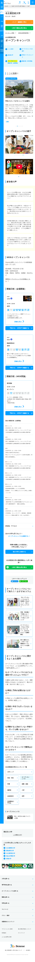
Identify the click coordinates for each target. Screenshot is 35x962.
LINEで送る (24, 581)
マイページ (5, 909)
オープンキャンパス (25, 777)
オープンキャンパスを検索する (18, 536)
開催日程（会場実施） (13, 62)
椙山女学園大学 (10, 856)
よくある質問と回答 (6, 937)
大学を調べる (5, 878)
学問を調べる (5, 903)
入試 (23, 790)
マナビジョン (5, 3)
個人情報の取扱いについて (24, 929)
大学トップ (10, 772)
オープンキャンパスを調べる (10, 891)
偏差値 (9, 790)
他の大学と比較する (19, 551)
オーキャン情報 (9, 33)
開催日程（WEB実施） (27, 61)
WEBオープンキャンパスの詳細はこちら (17, 280)
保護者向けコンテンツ (8, 921)
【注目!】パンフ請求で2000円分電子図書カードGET (17, 6)
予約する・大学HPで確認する (19, 328)
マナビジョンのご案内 (7, 929)
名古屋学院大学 (10, 853)
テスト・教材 (5, 915)
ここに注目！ (11, 49)
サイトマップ (21, 932)
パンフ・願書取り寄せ (19, 22)
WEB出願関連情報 (23, 33)
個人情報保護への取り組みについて (13, 950)
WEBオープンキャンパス (27, 56)
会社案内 (28, 950)
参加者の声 (10, 55)
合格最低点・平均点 (11, 802)
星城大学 (8, 858)
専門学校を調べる (7, 884)
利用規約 (4, 932)
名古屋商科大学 (10, 848)
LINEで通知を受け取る (19, 28)
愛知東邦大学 (10, 850)
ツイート (15, 581)
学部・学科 (10, 778)
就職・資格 (25, 784)
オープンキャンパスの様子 (27, 50)
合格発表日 (10, 796)
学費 (8, 784)
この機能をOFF (17, 835)
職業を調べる (5, 897)
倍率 (23, 796)
